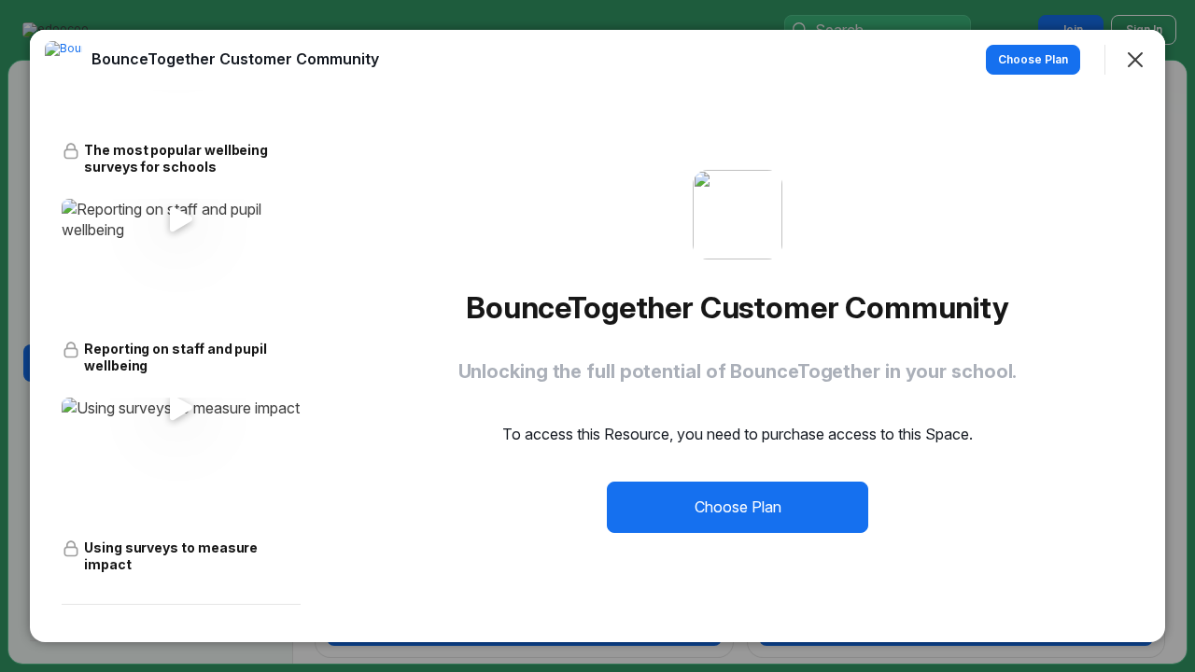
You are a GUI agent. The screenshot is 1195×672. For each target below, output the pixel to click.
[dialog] (597, 336)
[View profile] (63, 59)
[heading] (235, 59)
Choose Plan (738, 506)
